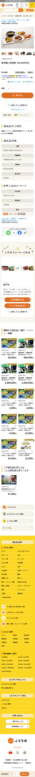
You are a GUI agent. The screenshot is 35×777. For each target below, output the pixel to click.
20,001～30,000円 (6, 660)
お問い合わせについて (17, 109)
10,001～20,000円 (23, 657)
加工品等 (4, 574)
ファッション (21, 589)
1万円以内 (4, 657)
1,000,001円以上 (6, 671)
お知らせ (4, 708)
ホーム (3, 20)
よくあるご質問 (6, 704)
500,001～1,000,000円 (25, 668)
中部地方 (15, 639)
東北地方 (26, 635)
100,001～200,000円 (24, 664)
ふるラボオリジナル (23, 551)
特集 (31, 16)
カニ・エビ (20, 559)
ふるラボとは (5, 700)
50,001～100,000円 (7, 664)
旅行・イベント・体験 (23, 20)
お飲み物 (4, 570)
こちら (26, 77)
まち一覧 (25, 16)
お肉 (18, 555)
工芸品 (3, 593)
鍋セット (20, 578)
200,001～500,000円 (7, 668)
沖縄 (2, 646)
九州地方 (26, 642)
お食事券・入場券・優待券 (8, 21)
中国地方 (4, 642)
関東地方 (4, 639)
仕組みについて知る (15, 81)
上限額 (17, 7)
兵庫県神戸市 (22, 218)
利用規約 (8, 760)
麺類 (18, 574)
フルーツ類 (4, 559)
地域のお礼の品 (22, 582)
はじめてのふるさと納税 (8, 684)
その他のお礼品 (6, 597)
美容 (2, 589)
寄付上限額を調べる (7, 688)
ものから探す (11, 20)
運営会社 (28, 763)
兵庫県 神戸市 (6, 59)
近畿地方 (13, 218)
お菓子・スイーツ (22, 570)
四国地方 (15, 642)
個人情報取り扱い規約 (20, 760)
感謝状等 (20, 593)
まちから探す (5, 218)
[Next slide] (33, 16)
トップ (4, 16)
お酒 (18, 566)
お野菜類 (20, 562)
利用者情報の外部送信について (13, 763)
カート (26, 7)
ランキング (10, 16)
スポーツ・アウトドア (24, 586)
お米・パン (4, 555)
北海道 (15, 635)
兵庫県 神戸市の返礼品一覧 (8, 220)
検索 (21, 10)
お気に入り (22, 7)
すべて (3, 551)
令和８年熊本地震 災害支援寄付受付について (17, 1)
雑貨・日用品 (5, 586)
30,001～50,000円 (23, 660)
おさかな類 (4, 562)
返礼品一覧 (18, 16)
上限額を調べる (29, 81)
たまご (3, 566)
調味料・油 (4, 578)
